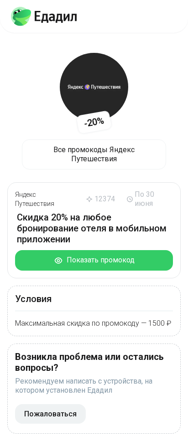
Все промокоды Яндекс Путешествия (94, 154)
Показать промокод (99, 260)
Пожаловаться (50, 414)
